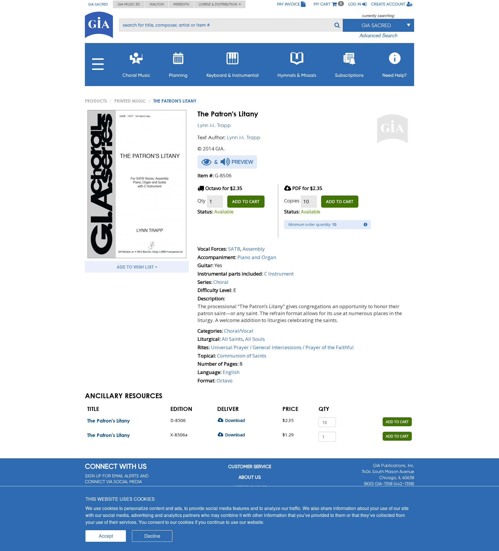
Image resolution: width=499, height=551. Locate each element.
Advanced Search (378, 35)
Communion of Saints (241, 355)
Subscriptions (349, 75)
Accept (106, 536)
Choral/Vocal (238, 330)
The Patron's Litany (108, 420)
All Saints (232, 339)
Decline (152, 536)
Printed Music (130, 100)
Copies (291, 200)
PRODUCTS (96, 100)
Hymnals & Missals (297, 75)
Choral (220, 282)
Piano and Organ (256, 257)
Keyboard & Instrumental (232, 75)
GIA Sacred (98, 4)
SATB (234, 248)
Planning (178, 75)
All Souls (255, 339)
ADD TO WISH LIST (136, 267)
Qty (202, 200)
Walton (157, 4)
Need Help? (394, 75)
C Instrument (279, 273)
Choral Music (136, 75)
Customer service (249, 466)
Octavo (224, 380)
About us (250, 477)
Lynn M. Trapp (214, 125)
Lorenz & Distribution (219, 4)
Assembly (254, 248)
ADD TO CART (246, 201)
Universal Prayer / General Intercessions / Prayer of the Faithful (282, 347)
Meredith (181, 4)
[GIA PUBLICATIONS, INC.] (99, 23)
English (231, 372)
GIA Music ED (129, 4)
